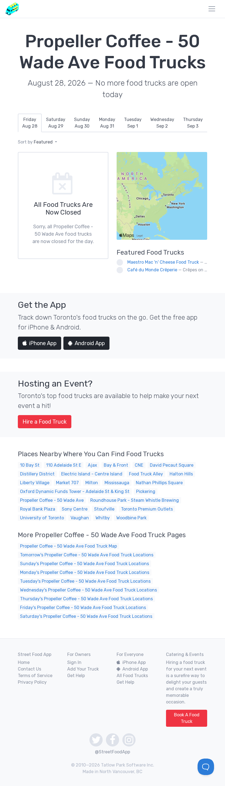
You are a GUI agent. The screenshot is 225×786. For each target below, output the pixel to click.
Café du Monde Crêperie (152, 269)
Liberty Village (34, 482)
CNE (139, 465)
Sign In (74, 662)
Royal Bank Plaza (37, 509)
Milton (91, 482)
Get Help (76, 675)
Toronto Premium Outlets (147, 509)
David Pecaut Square (171, 465)
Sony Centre (75, 509)
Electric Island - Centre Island (91, 474)
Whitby (102, 517)
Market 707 (67, 482)
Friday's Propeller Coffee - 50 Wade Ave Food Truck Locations (83, 607)
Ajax (92, 465)
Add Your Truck (83, 669)
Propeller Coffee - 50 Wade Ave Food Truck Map (68, 546)
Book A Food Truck (186, 718)
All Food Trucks (132, 675)
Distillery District (37, 474)
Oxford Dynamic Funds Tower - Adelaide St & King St (75, 491)
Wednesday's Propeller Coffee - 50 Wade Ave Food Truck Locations (88, 590)
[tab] (30, 123)
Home (24, 662)
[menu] (212, 8)
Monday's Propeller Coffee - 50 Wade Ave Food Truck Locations (84, 572)
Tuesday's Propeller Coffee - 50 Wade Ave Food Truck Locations (85, 581)
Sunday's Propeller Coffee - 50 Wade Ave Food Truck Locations (84, 563)
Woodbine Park (131, 517)
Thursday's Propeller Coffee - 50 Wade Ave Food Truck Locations (86, 598)
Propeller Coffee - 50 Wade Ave (52, 500)
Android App (90, 343)
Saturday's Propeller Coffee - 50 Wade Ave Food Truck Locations (86, 616)
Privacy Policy (32, 682)
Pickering (145, 491)
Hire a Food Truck (44, 421)
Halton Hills (181, 474)
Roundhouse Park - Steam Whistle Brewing (134, 500)
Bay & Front (116, 465)
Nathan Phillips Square (159, 482)
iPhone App (43, 343)
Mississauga (117, 482)
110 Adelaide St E (63, 465)
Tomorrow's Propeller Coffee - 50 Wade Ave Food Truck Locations (86, 554)
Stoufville (104, 509)
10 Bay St (30, 465)
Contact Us (29, 669)
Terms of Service (35, 675)
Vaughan (80, 517)
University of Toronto (42, 517)
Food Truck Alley (146, 474)
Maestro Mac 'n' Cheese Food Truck (163, 262)
